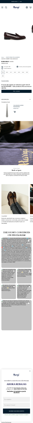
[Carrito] (30, 7)
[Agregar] (14, 111)
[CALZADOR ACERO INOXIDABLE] (6, 110)
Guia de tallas (5, 81)
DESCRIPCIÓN (5, 99)
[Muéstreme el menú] (2, 7)
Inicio (2, 57)
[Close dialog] (30, 371)
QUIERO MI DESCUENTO (16, 411)
